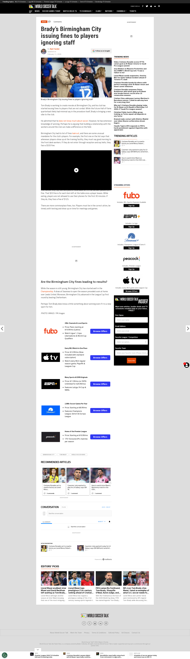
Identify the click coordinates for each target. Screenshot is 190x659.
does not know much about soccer (73, 120)
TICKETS (133, 11)
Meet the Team (76, 632)
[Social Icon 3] (100, 623)
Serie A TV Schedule (86, 2)
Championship (47, 291)
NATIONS (108, 11)
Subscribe (131, 360)
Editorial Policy (113, 632)
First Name (119, 315)
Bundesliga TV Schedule (103, 2)
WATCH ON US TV (70, 11)
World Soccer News (78, 454)
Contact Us (136, 632)
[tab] (46, 522)
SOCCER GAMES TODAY (51, 11)
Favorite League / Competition (126, 337)
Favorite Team (120, 348)
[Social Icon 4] (106, 623)
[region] (76, 533)
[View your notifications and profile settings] (109, 521)
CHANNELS (121, 11)
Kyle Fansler (55, 49)
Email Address (120, 326)
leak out (75, 133)
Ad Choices (125, 632)
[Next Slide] (110, 482)
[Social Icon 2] (95, 623)
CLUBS (98, 11)
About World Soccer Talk (59, 632)
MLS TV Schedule (20, 2)
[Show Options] (146, 342)
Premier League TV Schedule (53, 2)
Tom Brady (63, 454)
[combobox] (131, 342)
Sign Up (131, 205)
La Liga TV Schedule (71, 2)
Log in (103, 507)
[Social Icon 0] (84, 623)
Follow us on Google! (102, 51)
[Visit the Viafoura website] (107, 559)
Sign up (108, 507)
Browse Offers (100, 331)
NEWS (37, 11)
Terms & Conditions (99, 632)
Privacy (86, 632)
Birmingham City (48, 454)
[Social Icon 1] (89, 623)
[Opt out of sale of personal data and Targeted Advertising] (4, 655)
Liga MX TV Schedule (34, 2)
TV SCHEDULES (85, 11)
